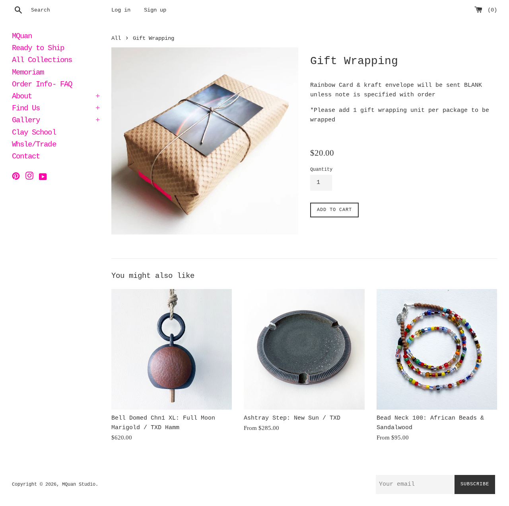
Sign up (155, 10)
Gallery (55, 121)
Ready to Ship (38, 49)
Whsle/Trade (34, 145)
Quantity (321, 169)
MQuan (22, 37)
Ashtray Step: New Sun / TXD (292, 418)
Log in (120, 10)
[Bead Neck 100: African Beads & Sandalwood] (437, 349)
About (55, 97)
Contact (26, 157)
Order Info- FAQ (42, 85)
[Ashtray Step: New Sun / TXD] (304, 349)
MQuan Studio (78, 484)
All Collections (42, 60)
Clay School (34, 133)
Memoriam (28, 73)
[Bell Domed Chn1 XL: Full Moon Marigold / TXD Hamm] (171, 349)
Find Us (55, 109)
